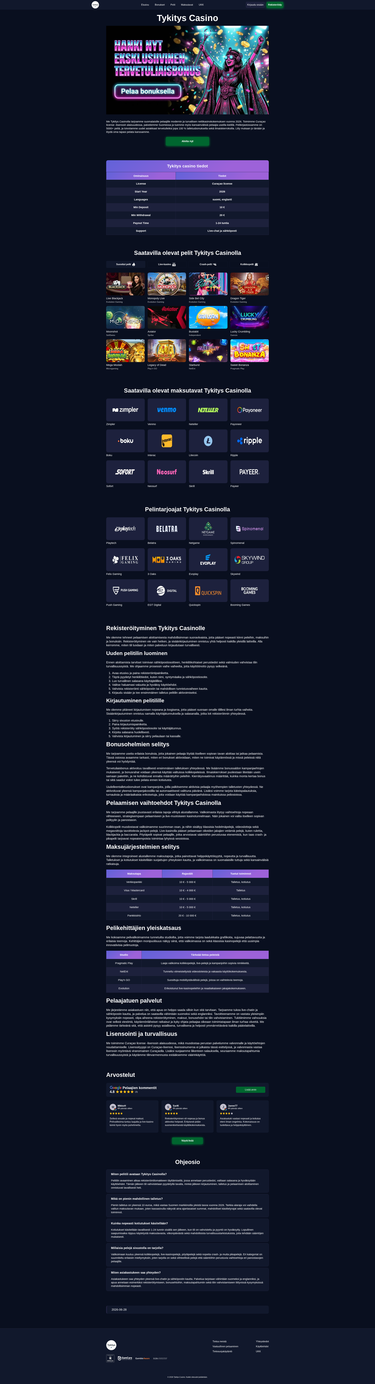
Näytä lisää (187, 1140)
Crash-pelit (206, 264)
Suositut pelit (123, 264)
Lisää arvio (250, 1089)
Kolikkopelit (247, 264)
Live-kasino (164, 264)
